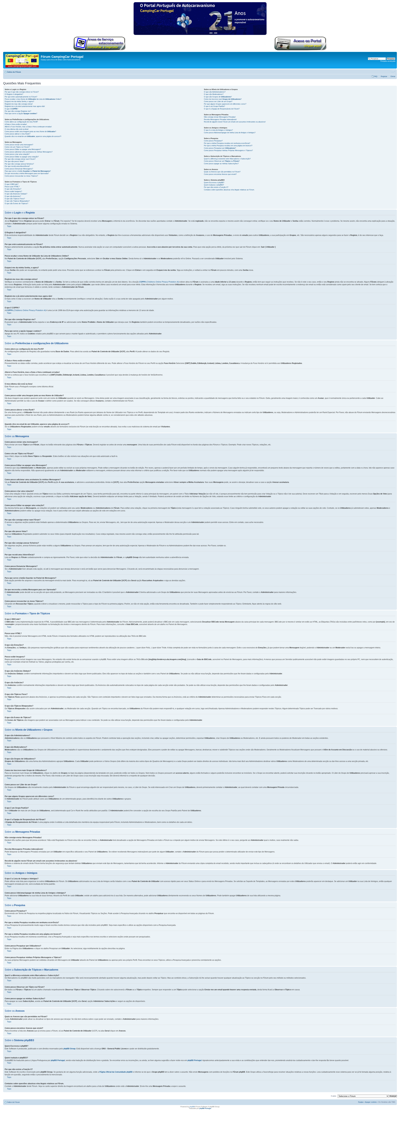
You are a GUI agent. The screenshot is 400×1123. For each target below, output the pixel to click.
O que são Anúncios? (13, 196)
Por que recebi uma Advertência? (17, 166)
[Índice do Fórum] (22, 60)
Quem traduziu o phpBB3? (214, 185)
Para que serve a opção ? (21, 113)
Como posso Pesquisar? (213, 141)
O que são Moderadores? (213, 94)
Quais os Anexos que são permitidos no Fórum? (222, 172)
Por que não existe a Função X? (216, 187)
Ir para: (333, 1096)
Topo (9, 226)
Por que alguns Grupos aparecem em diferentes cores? (225, 104)
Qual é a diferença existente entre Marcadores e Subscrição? (227, 159)
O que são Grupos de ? (218, 97)
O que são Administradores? (214, 92)
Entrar (393, 76)
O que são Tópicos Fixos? (15, 199)
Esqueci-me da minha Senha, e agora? (19, 101)
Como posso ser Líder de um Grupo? (218, 101)
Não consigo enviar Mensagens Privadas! (220, 117)
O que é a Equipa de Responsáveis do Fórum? (222, 109)
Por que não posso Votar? (14, 161)
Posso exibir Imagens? (13, 191)
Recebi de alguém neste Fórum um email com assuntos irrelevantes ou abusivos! (235, 122)
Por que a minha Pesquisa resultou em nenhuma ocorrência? (227, 143)
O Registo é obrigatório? (14, 94)
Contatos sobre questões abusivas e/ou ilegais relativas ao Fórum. (229, 190)
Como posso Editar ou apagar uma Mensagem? (23, 149)
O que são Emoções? (13, 189)
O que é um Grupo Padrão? (214, 106)
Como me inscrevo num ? (223, 99)
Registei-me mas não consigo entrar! (19, 104)
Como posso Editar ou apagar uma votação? (22, 157)
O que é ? (11, 109)
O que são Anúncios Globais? (16, 194)
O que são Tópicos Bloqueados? (17, 201)
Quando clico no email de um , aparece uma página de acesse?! (33, 136)
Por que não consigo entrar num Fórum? (20, 159)
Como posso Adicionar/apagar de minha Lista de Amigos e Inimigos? (229, 133)
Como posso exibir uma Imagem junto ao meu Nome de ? (30, 131)
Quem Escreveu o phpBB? (214, 182)
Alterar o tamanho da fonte (393, 71)
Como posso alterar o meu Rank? (17, 134)
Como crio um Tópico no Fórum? (17, 147)
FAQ (375, 76)
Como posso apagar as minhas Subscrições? (221, 163)
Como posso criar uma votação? (17, 154)
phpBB (192, 1107)
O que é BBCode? (11, 184)
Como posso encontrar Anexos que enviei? (220, 174)
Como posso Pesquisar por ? (220, 148)
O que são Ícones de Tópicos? (16, 203)
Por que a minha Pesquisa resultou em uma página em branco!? (228, 145)
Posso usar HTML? (12, 187)
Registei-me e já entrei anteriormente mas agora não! (25, 106)
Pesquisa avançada (387, 61)
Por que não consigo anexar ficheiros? (19, 164)
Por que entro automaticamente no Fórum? (21, 97)
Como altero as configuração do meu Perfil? (21, 122)
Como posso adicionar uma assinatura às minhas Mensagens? (28, 152)
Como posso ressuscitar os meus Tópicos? (21, 176)
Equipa (360, 1102)
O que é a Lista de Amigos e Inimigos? (218, 130)
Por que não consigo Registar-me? (18, 111)
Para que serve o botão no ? (28, 171)
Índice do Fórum (14, 72)
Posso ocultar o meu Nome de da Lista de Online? (33, 99)
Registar (384, 76)
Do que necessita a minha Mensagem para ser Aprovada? (27, 173)
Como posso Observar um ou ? (222, 161)
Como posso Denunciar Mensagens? (19, 169)
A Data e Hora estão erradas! (16, 124)
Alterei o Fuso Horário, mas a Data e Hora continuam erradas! (28, 127)
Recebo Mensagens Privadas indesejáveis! (220, 119)
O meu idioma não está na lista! (16, 129)
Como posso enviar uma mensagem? (19, 145)
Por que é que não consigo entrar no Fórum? (22, 92)
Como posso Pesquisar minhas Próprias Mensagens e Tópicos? (228, 150)
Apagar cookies (371, 1102)
